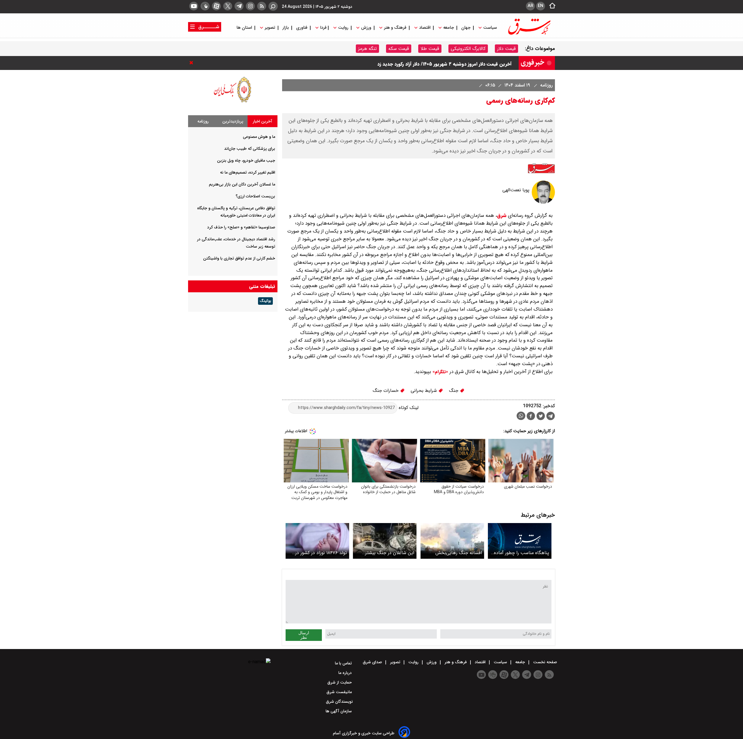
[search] (273, 6)
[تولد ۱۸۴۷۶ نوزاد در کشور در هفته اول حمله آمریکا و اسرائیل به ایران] (317, 541)
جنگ (454, 390)
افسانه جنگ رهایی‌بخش (458, 552)
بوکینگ (265, 301)
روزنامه (546, 85)
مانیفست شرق (340, 692)
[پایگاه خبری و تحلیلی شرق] (529, 34)
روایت (343, 27)
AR (530, 5)
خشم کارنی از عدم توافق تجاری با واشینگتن (239, 258)
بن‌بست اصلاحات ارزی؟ (255, 196)
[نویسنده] (543, 202)
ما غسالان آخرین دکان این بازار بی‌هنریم (242, 184)
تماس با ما (344, 663)
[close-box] (192, 62)
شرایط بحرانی (424, 390)
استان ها (245, 27)
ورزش (366, 27)
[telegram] (239, 6)
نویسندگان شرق (339, 701)
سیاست (490, 27)
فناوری (302, 27)
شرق (501, 215)
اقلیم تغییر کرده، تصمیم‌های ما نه (247, 172)
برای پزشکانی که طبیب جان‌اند (249, 148)
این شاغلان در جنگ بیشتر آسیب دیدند (389, 552)
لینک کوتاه (408, 407)
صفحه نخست (544, 662)
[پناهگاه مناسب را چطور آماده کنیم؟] (519, 541)
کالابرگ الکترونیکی (468, 48)
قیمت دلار (506, 48)
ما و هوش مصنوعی (259, 137)
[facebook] (530, 417)
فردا (323, 27)
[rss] (261, 6)
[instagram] (250, 6)
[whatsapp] (521, 416)
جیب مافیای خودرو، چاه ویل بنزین (246, 160)
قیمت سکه (398, 48)
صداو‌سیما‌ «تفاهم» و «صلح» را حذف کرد (241, 227)
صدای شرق (373, 662)
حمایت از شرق (340, 682)
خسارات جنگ (386, 390)
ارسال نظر (303, 635)
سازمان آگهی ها (339, 711)
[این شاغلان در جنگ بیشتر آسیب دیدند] (384, 541)
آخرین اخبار (262, 121)
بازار (285, 27)
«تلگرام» (439, 371)
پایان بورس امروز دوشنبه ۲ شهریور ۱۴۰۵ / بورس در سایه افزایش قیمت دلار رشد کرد (430, 62)
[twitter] (227, 6)
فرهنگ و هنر (395, 27)
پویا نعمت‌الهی (515, 190)
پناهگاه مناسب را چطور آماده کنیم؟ (521, 552)
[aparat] (216, 6)
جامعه (448, 27)
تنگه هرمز (367, 48)
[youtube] (193, 6)
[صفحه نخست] (550, 6)
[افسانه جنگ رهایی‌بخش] (452, 541)
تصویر (270, 27)
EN (540, 5)
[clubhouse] (205, 6)
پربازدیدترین (232, 121)
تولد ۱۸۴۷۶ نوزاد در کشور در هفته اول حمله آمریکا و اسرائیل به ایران (321, 552)
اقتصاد (425, 27)
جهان (466, 27)
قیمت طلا (430, 48)
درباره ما (345, 673)
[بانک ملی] (232, 102)
